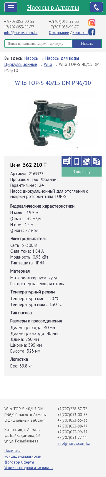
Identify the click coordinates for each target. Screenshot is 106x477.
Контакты (80, 32)
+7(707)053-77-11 (72, 437)
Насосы (31, 58)
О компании (59, 32)
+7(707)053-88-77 (19, 27)
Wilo (48, 64)
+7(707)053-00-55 (19, 21)
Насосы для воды (62, 58)
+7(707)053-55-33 (64, 21)
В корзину (82, 171)
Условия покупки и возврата (28, 467)
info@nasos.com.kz (20, 32)
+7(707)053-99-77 (64, 27)
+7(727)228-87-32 (72, 408)
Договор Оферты (19, 462)
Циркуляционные (20, 64)
